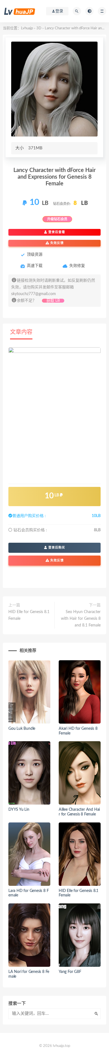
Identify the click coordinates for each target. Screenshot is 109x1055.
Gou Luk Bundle (21, 729)
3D (38, 28)
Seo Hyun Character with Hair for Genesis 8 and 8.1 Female (81, 618)
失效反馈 (56, 243)
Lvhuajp (27, 28)
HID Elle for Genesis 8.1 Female (28, 615)
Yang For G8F (70, 972)
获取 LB (53, 301)
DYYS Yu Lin (18, 810)
